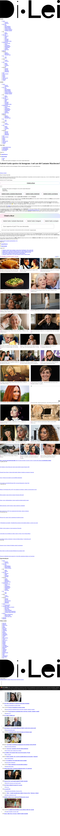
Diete (6, 37)
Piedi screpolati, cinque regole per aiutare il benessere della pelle (12, 494)
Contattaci (9, 679)
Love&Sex (7, 65)
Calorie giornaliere (8, 610)
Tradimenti (4, 629)
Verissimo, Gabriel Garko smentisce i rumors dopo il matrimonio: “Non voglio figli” (17, 250)
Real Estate (7, 49)
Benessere (6, 35)
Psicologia (6, 39)
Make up (4, 641)
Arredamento (7, 45)
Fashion (6, 64)
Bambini (4, 643)
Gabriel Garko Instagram (33, 193)
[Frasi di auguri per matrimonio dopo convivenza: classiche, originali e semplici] (31, 709)
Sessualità (6, 40)
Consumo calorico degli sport (10, 612)
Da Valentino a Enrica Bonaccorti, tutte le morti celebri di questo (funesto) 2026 (14, 466)
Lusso (3, 636)
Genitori (3, 644)
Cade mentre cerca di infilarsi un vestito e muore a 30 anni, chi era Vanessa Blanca (15, 533)
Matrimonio (7, 53)
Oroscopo (4, 79)
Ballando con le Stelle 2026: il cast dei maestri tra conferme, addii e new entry (16, 252)
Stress (3, 654)
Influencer (4, 624)
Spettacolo (7, 23)
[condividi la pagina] (1, 186)
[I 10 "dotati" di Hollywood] (31, 713)
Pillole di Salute (7, 615)
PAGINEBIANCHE (32, 687)
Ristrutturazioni (7, 46)
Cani (5, 56)
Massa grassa (7, 609)
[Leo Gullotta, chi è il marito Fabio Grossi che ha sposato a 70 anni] (31, 750)
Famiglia (4, 642)
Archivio (22, 679)
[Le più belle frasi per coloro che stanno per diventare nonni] (31, 730)
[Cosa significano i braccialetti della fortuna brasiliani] (31, 758)
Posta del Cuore (8, 54)
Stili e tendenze (5, 637)
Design (6, 44)
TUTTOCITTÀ (38, 687)
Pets (3, 55)
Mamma (6, 52)
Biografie (4, 632)
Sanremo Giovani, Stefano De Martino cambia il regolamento (11, 545)
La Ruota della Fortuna (6, 147)
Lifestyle (6, 22)
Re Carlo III (4, 150)
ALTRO (1, 82)
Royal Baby (4, 656)
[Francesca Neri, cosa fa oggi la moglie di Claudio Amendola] (31, 775)
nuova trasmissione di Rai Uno (33, 209)
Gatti (6, 57)
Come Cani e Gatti (8, 616)
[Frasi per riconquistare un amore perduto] (31, 705)
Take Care (4, 34)
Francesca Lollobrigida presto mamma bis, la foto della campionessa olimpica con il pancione (17, 556)
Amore (6, 578)
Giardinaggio (7, 47)
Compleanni (4, 630)
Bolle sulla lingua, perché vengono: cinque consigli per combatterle (12, 505)
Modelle (3, 627)
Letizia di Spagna (8, 28)
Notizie (3, 76)
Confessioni (4, 633)
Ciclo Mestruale (5, 646)
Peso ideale (7, 608)
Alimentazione (5, 655)
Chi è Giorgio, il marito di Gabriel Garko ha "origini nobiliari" (13, 253)
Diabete (3, 648)
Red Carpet (4, 628)
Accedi (1, 19)
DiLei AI (4, 50)
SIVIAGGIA (44, 687)
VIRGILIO (12, 687)
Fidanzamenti (4, 634)
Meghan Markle (8, 27)
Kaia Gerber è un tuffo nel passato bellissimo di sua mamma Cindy (12, 550)
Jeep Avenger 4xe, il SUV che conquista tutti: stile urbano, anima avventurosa (14, 511)
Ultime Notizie (7, 604)
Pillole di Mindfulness (9, 614)
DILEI (41, 687)
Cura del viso (4, 639)
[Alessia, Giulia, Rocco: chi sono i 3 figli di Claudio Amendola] (31, 811)
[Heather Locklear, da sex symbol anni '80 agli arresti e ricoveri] (31, 795)
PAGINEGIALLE (16, 687)
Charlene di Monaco (8, 29)
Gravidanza (4, 645)
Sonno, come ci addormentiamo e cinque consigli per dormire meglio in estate (14, 500)
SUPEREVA (57, 687)
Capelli (3, 638)
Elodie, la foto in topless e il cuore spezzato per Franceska (10, 528)
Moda (6, 32)
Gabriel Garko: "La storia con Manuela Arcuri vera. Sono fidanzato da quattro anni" (17, 251)
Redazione (4, 618)
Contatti (3, 80)
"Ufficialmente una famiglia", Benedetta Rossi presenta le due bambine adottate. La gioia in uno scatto (19, 522)
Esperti (3, 74)
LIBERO (9, 687)
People (3, 21)
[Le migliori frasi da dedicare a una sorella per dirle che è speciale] (31, 803)
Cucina (6, 60)
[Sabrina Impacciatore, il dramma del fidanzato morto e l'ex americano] (31, 766)
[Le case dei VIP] (31, 787)
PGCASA (28, 687)
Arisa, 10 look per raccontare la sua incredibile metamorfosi (11, 477)
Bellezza (6, 33)
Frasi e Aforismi (5, 73)
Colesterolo (4, 649)
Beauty (6, 63)
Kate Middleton (7, 26)
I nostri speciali (5, 77)
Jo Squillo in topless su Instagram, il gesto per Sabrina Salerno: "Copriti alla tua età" (15, 538)
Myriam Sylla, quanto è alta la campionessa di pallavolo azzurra (11, 517)
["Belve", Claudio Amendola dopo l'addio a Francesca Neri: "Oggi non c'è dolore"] (31, 791)
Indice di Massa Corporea (9, 607)
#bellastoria (7, 71)
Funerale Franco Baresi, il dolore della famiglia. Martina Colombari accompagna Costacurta (17, 472)
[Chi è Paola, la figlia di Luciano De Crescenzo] (31, 783)
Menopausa (4, 647)
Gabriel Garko (2, 240)
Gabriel (9, 205)
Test (5, 66)
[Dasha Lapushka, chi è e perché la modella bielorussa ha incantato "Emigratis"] (31, 754)
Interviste (6, 69)
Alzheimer (4, 650)
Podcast (3, 75)
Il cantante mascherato (10, 240)
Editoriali (6, 68)
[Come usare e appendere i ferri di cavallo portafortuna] (31, 746)
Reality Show (4, 625)
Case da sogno (7, 43)
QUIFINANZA (48, 687)
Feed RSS (18, 679)
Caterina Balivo (5, 148)
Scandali (4, 635)
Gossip (3, 631)
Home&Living (5, 42)
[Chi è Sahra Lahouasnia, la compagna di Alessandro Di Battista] (31, 697)
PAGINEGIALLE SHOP (23, 687)
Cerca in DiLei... (3, 678)
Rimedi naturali (5, 652)
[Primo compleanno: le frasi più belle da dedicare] (31, 762)
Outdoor (6, 48)
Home (3, 158)
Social (3, 626)
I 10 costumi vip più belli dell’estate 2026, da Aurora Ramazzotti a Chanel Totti (14, 483)
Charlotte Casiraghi (8, 30)
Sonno (3, 653)
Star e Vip (4, 24)
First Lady (4, 623)
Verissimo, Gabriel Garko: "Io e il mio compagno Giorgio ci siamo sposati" (16, 254)
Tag (3, 657)
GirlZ (3, 62)
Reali (6, 25)
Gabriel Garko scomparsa (50, 193)
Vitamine (4, 651)
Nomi (3, 72)
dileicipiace (7, 70)
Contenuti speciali (3, 679)
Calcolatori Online (8, 41)
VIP (3, 159)
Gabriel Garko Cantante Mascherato (12, 193)
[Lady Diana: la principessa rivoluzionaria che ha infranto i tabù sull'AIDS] (31, 738)
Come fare (7, 61)
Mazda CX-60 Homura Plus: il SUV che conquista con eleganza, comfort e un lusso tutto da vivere (18, 489)
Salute (6, 36)
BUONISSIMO (53, 687)
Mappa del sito (13, 679)
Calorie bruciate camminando (10, 611)
